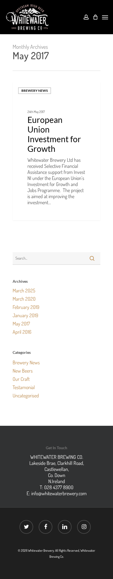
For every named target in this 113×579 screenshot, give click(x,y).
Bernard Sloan (32, 214)
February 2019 (26, 307)
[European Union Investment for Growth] (56, 151)
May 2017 (21, 324)
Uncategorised (26, 395)
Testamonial (24, 387)
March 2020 (24, 299)
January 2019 (25, 315)
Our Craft (21, 379)
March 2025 (24, 290)
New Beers (23, 371)
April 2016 (22, 332)
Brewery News (34, 90)
